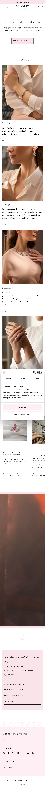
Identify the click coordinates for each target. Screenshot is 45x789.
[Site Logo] (22, 7)
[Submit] (41, 740)
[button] (7, 6)
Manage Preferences (21, 415)
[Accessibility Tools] (35, 6)
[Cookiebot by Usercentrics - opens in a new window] (32, 372)
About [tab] (37, 379)
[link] (4, 753)
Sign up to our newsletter (22, 2)
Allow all (22, 407)
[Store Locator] (38, 6)
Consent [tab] (8, 379)
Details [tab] (22, 379)
